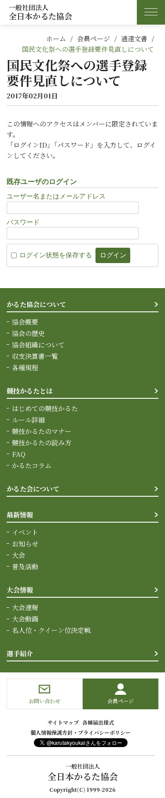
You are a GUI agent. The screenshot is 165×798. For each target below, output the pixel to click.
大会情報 (20, 589)
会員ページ (93, 38)
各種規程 (25, 367)
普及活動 (25, 566)
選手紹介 (20, 653)
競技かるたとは (30, 390)
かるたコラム (31, 465)
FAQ (19, 454)
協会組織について (38, 344)
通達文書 (134, 38)
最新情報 (20, 514)
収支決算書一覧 (35, 356)
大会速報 (25, 607)
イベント (25, 532)
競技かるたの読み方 (41, 442)
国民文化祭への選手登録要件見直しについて (88, 49)
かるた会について (33, 488)
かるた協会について (36, 304)
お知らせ (25, 543)
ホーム (56, 38)
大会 (18, 555)
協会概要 (25, 321)
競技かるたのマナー (41, 431)
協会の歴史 (28, 333)
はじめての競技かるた (45, 408)
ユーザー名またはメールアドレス (56, 196)
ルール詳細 (28, 419)
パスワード (23, 222)
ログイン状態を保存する (55, 255)
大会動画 (25, 618)
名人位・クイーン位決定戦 (51, 630)
